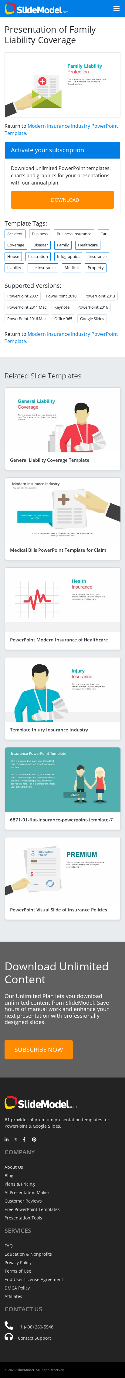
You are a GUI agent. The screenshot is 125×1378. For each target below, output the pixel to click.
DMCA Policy (17, 1288)
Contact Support (34, 1338)
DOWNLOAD (65, 200)
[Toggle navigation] (114, 8)
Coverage (15, 245)
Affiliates (13, 1296)
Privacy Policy (18, 1262)
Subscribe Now (39, 1050)
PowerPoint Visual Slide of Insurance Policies (58, 910)
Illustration (38, 256)
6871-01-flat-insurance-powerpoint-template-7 (61, 820)
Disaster (40, 245)
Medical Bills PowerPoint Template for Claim (58, 550)
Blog (9, 1175)
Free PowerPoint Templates (32, 1209)
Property (96, 267)
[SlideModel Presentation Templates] (36, 8)
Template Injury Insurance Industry (49, 730)
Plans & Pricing (20, 1184)
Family (63, 245)
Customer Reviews (23, 1201)
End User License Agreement (34, 1279)
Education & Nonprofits (28, 1254)
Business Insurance (74, 233)
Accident (15, 233)
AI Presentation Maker (27, 1192)
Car (103, 233)
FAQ (9, 1245)
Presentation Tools (23, 1218)
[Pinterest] (34, 1140)
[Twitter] (16, 1140)
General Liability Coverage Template (50, 460)
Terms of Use (18, 1271)
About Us (14, 1167)
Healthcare (88, 245)
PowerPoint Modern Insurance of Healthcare (59, 640)
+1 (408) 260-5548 (35, 1327)
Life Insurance (43, 267)
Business (40, 233)
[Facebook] (25, 1140)
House (13, 256)
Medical (72, 267)
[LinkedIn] (7, 1140)
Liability (14, 267)
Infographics (68, 256)
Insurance (97, 256)
